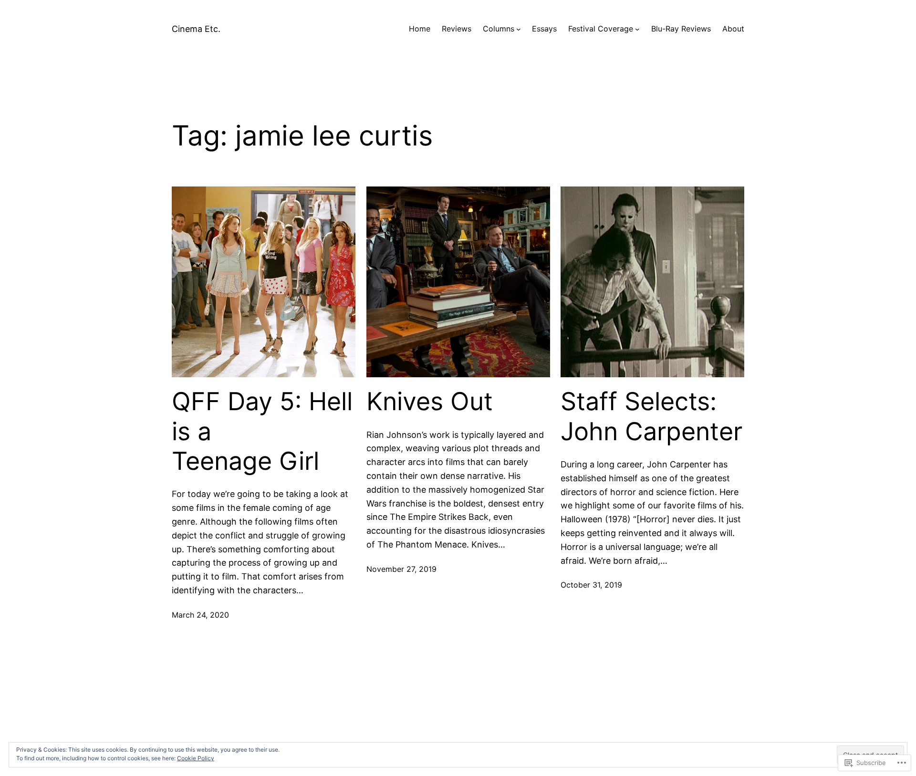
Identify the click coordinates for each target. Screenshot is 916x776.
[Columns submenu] (518, 29)
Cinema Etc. (196, 29)
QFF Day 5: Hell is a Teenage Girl (262, 431)
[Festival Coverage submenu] (637, 29)
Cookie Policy (195, 758)
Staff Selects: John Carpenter (651, 416)
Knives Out (429, 401)
